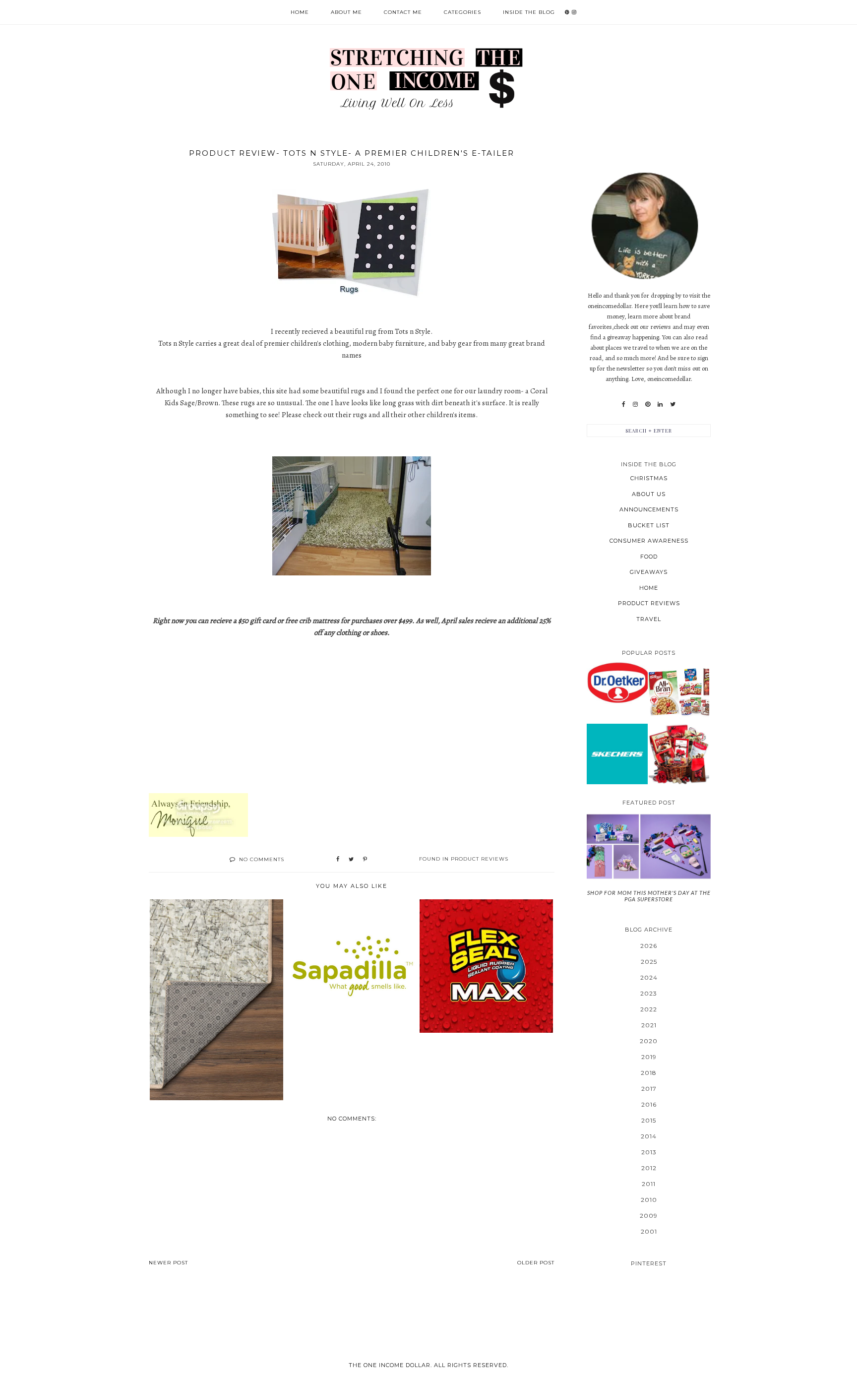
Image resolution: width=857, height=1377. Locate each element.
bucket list (649, 525)
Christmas (649, 478)
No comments (261, 859)
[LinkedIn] (660, 404)
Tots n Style (412, 331)
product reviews (479, 859)
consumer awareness (649, 540)
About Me (346, 12)
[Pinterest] (647, 404)
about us (649, 494)
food (649, 556)
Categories (462, 12)
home (648, 587)
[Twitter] (672, 404)
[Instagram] (635, 404)
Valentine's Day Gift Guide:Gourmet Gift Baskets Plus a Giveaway (679, 754)
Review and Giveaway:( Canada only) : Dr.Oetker (617, 682)
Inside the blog (529, 12)
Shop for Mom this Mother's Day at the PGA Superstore (649, 895)
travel (648, 619)
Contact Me (403, 12)
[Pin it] (365, 859)
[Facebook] (623, 404)
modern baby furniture (389, 343)
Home (300, 12)
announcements (648, 509)
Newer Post (168, 1262)
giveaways (649, 571)
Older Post (535, 1262)
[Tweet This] (351, 859)
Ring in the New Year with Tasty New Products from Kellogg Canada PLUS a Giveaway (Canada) (679, 692)
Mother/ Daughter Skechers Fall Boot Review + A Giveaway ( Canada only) (617, 754)
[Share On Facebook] (337, 859)
